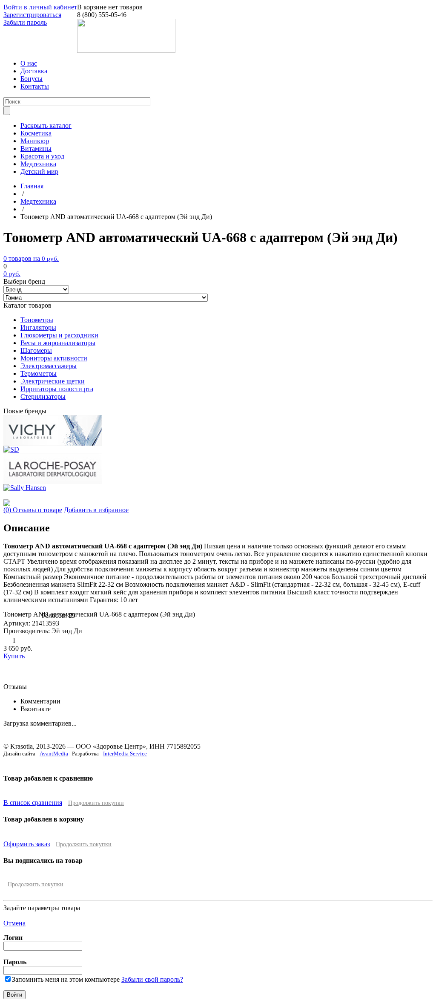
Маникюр (34, 140)
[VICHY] (52, 443)
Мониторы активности (53, 358)
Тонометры (36, 319)
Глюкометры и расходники (59, 335)
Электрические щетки (52, 381)
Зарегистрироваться (32, 14)
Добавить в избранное (96, 509)
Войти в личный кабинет (40, 7)
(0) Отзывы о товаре (32, 509)
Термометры (38, 373)
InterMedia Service (125, 753)
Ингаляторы (38, 327)
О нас (28, 63)
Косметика (36, 133)
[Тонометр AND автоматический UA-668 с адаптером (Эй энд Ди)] (6, 503)
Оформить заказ (26, 843)
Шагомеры (36, 350)
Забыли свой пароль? (152, 979)
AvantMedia (54, 753)
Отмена (14, 923)
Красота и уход (42, 156)
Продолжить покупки (96, 803)
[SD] (11, 449)
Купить (14, 656)
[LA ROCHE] (52, 481)
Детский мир (39, 171)
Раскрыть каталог (46, 125)
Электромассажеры (48, 365)
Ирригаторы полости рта (56, 388)
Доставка (33, 71)
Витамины (36, 148)
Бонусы (31, 78)
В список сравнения (32, 802)
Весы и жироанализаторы (57, 342)
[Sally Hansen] (24, 487)
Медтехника (38, 163)
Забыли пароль (25, 22)
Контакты (34, 86)
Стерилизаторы (43, 396)
